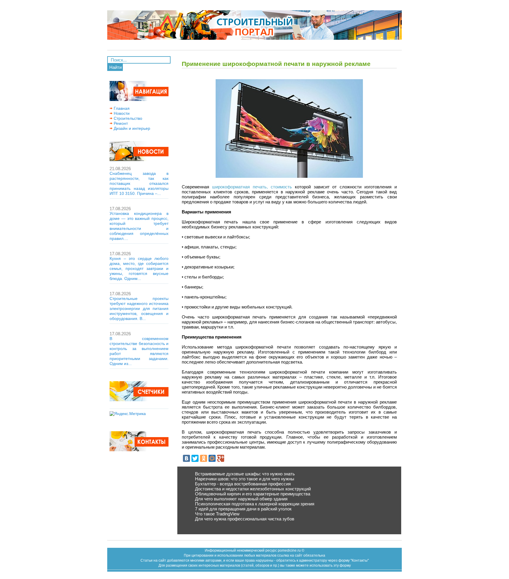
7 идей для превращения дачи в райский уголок (243, 508)
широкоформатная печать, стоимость (252, 186)
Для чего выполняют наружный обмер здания (241, 498)
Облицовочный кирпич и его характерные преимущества (252, 493)
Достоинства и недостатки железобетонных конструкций (253, 488)
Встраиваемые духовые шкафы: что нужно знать (245, 473)
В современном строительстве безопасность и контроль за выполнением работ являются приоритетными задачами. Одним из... (139, 351)
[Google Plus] (220, 458)
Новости (121, 113)
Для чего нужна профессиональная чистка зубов (244, 518)
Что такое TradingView (217, 513)
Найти (115, 67)
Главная (121, 108)
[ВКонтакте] (186, 458)
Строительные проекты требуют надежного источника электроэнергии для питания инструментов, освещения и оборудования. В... (139, 308)
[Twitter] (195, 458)
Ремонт (120, 123)
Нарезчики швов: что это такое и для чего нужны (244, 478)
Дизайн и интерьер (131, 128)
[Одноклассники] (203, 458)
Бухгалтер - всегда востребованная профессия (243, 483)
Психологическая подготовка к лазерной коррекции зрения (254, 503)
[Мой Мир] (212, 458)
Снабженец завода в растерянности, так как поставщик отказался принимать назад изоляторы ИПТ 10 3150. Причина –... (139, 183)
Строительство (127, 118)
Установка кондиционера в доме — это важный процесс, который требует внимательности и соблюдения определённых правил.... (139, 226)
